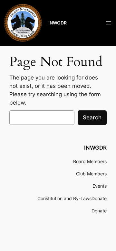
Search (92, 117)
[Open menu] (108, 23)
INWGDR (57, 22)
